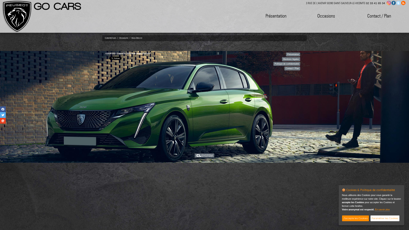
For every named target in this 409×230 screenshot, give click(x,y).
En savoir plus (382, 209)
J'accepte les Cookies (355, 218)
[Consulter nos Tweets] (398, 2)
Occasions (326, 16)
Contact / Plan (379, 16)
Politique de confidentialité (287, 64)
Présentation (276, 16)
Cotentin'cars (110, 38)
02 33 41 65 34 (375, 3)
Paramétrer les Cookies (385, 218)
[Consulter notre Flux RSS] (403, 2)
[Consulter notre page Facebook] (393, 2)
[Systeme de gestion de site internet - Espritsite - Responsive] (204, 155)
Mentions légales (291, 59)
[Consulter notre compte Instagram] (389, 2)
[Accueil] (17, 16)
